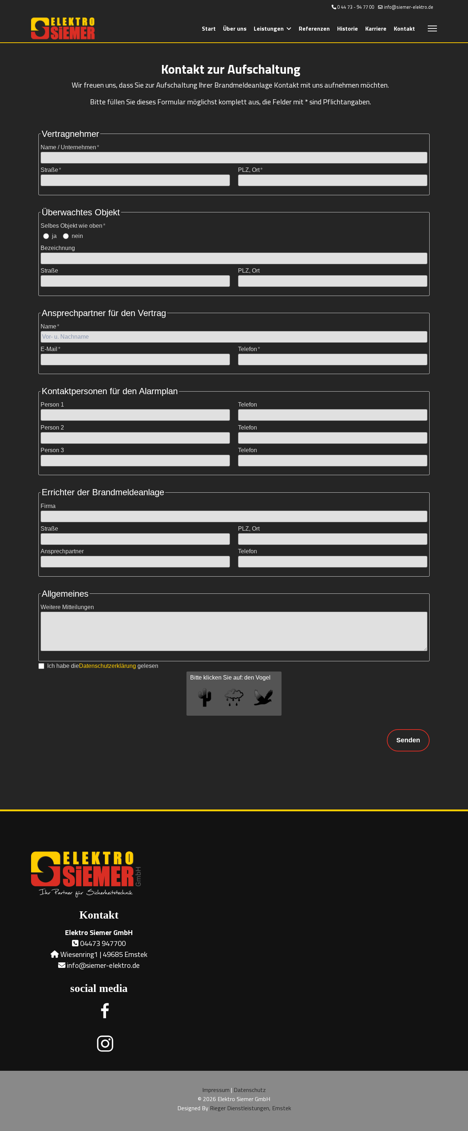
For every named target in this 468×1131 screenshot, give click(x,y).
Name (48, 326)
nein (77, 236)
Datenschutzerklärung (107, 666)
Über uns (234, 28)
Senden (408, 740)
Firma (48, 506)
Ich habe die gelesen (102, 666)
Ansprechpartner (62, 551)
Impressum (216, 1089)
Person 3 (52, 450)
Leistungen (269, 28)
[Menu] (432, 28)
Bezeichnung (58, 248)
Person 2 (52, 427)
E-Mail (49, 349)
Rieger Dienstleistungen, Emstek (250, 1108)
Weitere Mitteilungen (67, 607)
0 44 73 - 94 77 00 (355, 7)
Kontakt (404, 28)
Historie (347, 28)
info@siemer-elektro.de (408, 7)
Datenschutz (250, 1089)
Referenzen (314, 28)
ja (54, 236)
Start (209, 28)
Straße (49, 170)
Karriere (375, 28)
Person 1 (52, 404)
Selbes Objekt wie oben (71, 226)
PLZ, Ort (249, 170)
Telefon (247, 349)
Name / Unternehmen (68, 147)
